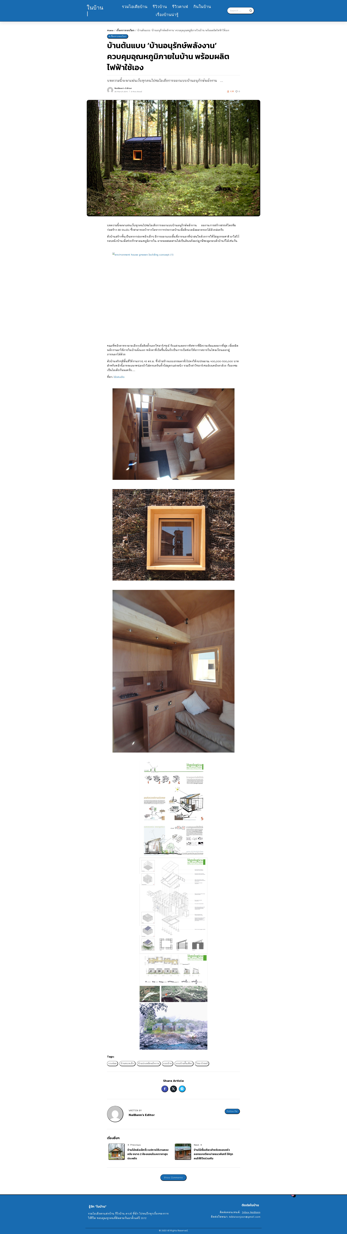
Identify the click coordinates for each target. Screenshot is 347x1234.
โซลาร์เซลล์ (202, 1063)
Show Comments (173, 1177)
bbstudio (119, 376)
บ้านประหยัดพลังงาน (148, 1063)
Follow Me (232, 1111)
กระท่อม (112, 1063)
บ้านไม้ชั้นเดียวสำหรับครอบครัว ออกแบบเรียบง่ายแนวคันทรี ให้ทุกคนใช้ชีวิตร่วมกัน (213, 1154)
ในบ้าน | (95, 10)
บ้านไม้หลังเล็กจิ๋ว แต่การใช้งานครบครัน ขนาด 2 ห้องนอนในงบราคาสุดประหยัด (148, 1154)
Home (110, 30)
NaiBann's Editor (123, 88)
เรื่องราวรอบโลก (125, 30)
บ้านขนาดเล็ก (127, 1063)
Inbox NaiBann (251, 1212)
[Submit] (251, 10)
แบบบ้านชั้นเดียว (184, 1063)
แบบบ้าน (167, 1063)
